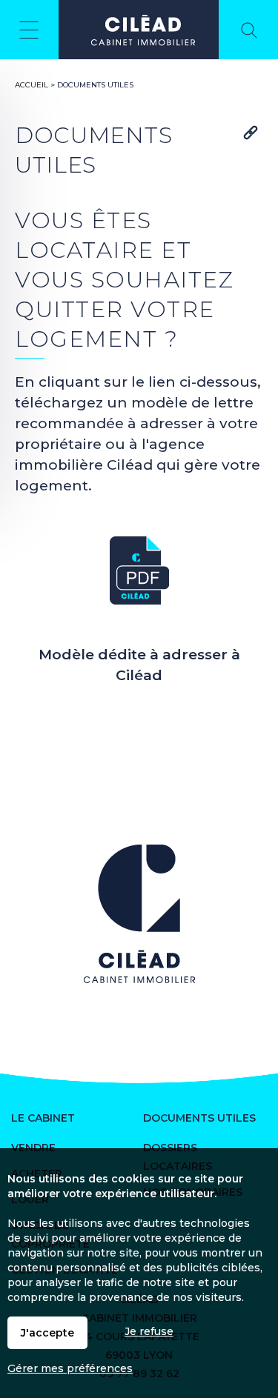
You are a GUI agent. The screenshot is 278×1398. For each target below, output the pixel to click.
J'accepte (47, 1332)
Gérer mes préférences (70, 1368)
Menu (29, 29)
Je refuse (149, 1331)
